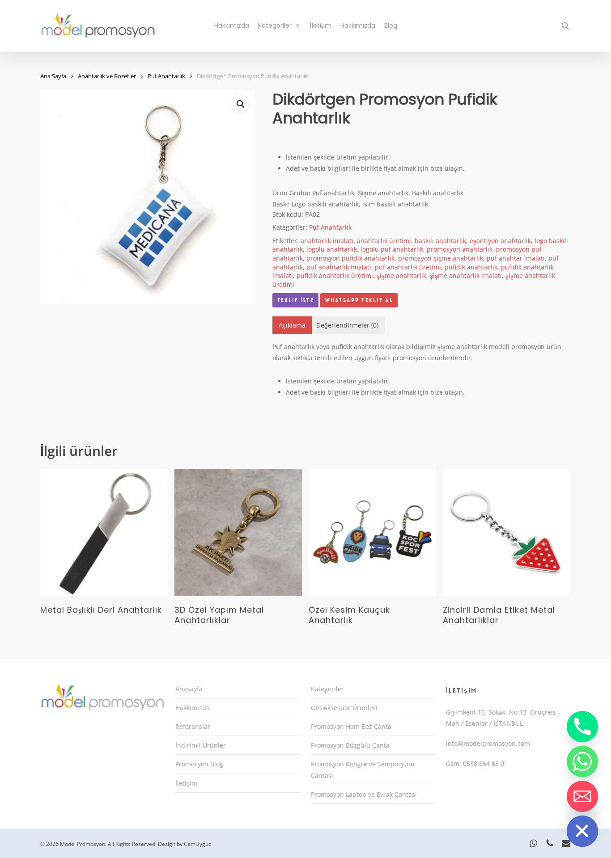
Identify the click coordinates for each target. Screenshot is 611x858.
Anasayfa (189, 689)
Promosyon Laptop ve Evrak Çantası (364, 794)
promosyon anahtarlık (459, 249)
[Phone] (582, 726)
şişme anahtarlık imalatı (466, 275)
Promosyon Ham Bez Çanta (351, 726)
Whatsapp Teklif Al (359, 300)
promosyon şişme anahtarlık (440, 258)
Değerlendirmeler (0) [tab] (347, 325)
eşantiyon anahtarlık (500, 240)
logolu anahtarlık (331, 249)
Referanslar (192, 726)
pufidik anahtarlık (471, 267)
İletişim (186, 783)
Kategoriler (327, 689)
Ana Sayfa (53, 76)
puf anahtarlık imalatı (338, 267)
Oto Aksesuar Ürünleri (344, 707)
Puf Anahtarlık (166, 76)
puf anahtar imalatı (516, 258)
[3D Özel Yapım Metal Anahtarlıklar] (238, 532)
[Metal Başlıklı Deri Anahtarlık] (104, 532)
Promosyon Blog (199, 764)
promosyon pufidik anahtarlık (350, 258)
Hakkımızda (192, 707)
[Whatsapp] (582, 761)
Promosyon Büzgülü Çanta (350, 745)
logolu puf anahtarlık (392, 249)
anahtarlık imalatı (327, 240)
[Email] (582, 796)
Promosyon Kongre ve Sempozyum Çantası (362, 769)
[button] (241, 104)
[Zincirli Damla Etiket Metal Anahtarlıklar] (506, 532)
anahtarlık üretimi (384, 240)
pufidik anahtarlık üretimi (335, 275)
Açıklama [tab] (292, 325)
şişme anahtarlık (401, 275)
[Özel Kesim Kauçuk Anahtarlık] (372, 532)
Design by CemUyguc (184, 844)
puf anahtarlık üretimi (408, 267)
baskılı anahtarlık (440, 240)
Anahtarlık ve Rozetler (107, 76)
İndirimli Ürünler (200, 745)
